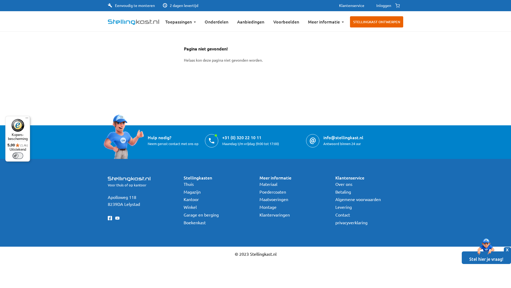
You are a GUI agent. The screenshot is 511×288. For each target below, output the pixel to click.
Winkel (190, 207)
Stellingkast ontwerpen (376, 21)
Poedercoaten (272, 191)
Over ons (343, 184)
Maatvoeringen (273, 199)
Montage (268, 207)
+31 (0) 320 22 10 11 (241, 137)
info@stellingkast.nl (343, 137)
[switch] (18, 156)
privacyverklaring (351, 222)
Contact (342, 214)
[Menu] (27, 119)
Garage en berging (201, 214)
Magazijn (192, 191)
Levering (343, 207)
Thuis (189, 184)
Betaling (343, 191)
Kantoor (191, 199)
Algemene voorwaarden (358, 199)
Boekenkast (195, 222)
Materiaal (268, 184)
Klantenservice (351, 5)
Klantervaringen (274, 214)
